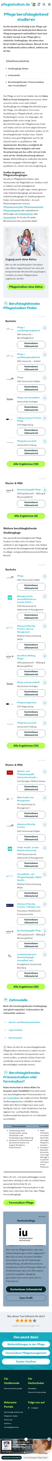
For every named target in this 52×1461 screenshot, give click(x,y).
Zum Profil (26, 1298)
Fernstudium (13, 1098)
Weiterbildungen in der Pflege (26, 1344)
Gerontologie (9, 217)
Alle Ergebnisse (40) (26, 986)
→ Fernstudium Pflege (19, 1202)
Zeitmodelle (14, 75)
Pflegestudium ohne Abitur (26, 287)
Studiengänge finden (18, 68)
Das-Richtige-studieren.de (13, 1412)
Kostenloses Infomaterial (11, 1458)
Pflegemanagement (33, 207)
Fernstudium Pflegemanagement (26, 1353)
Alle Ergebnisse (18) (26, 464)
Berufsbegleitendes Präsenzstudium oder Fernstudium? (26, 84)
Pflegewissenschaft (13, 207)
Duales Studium (26, 1361)
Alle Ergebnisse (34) (26, 745)
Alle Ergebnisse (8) (26, 516)
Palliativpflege (26, 214)
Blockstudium (15, 1037)
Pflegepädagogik (12, 210)
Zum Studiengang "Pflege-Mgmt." (36, 1458)
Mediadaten (32, 1388)
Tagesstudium (15, 1030)
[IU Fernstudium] (26, 1234)
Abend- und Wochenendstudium (24, 1022)
